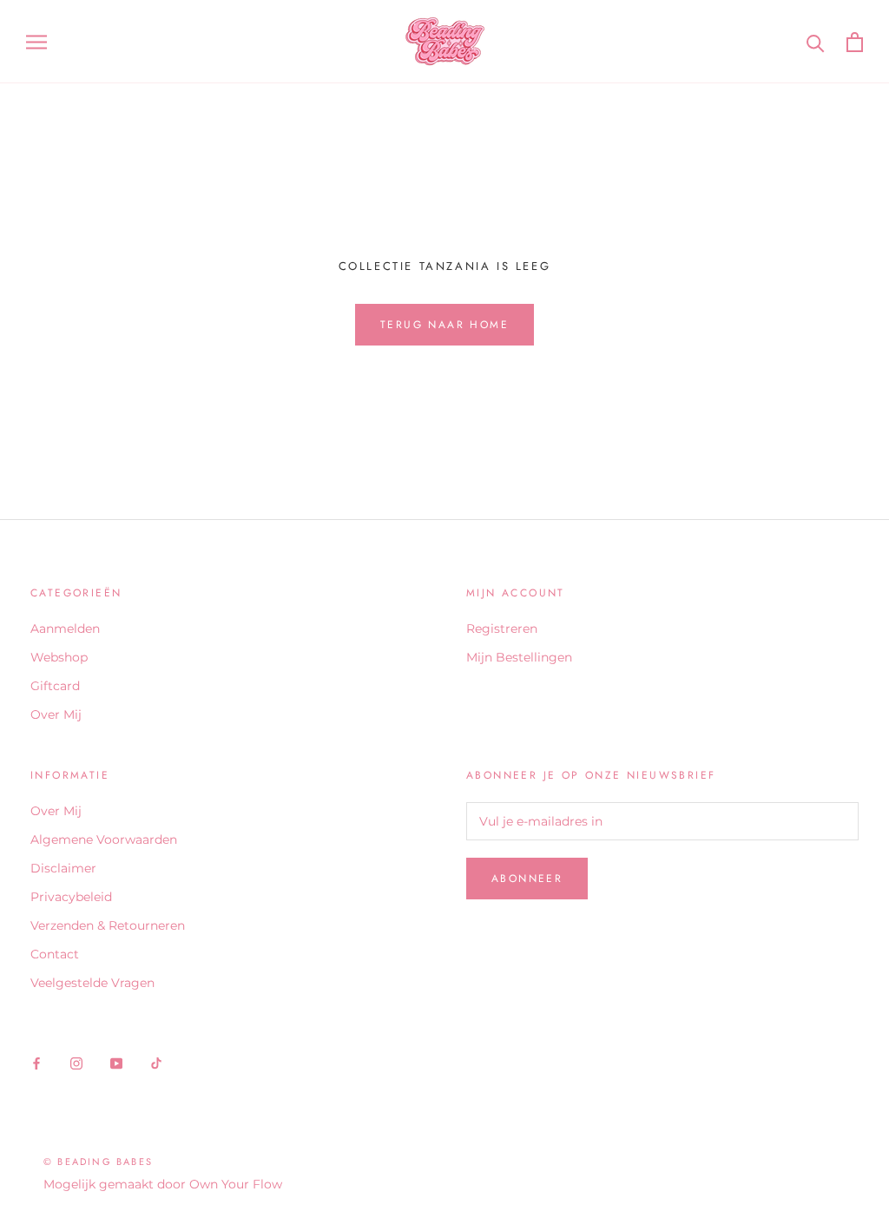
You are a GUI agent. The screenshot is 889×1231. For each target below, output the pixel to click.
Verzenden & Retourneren (107, 925)
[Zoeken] (816, 42)
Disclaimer (63, 868)
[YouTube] (116, 1063)
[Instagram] (76, 1063)
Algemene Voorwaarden (103, 839)
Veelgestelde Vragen (92, 983)
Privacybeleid (71, 897)
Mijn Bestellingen (519, 657)
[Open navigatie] (36, 42)
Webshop (59, 657)
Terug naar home (444, 324)
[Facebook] (36, 1063)
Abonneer (527, 878)
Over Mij (56, 714)
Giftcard (55, 686)
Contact (54, 954)
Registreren (501, 628)
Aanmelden (65, 628)
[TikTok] (156, 1063)
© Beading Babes (98, 1161)
